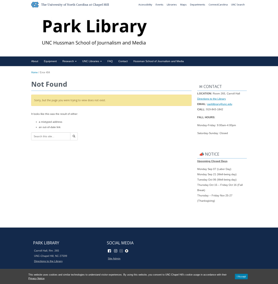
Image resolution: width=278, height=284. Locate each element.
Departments (197, 4)
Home (34, 72)
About (34, 61)
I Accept (241, 276)
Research (68, 61)
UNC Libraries (91, 61)
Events (159, 4)
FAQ (110, 61)
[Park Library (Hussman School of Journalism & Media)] (139, 32)
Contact (123, 61)
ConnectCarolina (218, 4)
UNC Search (238, 4)
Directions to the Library (211, 98)
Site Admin (114, 258)
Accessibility (145, 4)
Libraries (172, 4)
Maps (183, 4)
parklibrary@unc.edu (219, 104)
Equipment (50, 61)
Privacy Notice (36, 278)
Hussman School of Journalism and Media (158, 61)
